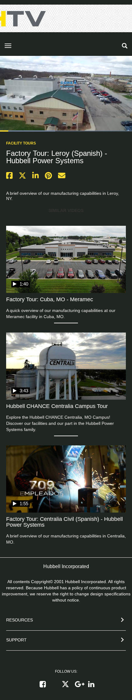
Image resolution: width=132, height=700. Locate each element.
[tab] (66, 621)
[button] (66, 619)
